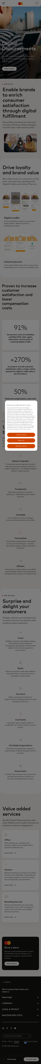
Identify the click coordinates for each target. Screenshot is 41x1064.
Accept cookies (21, 434)
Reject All (21, 440)
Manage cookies (21, 446)
